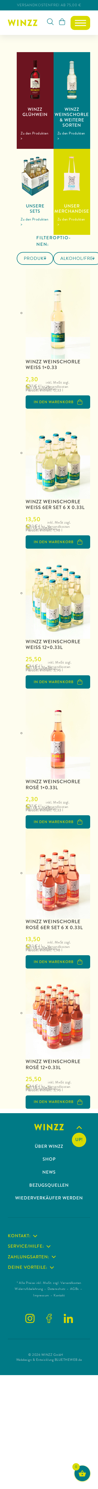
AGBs (74, 1288)
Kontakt (59, 1295)
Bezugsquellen (49, 1185)
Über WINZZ (49, 1146)
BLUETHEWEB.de (68, 1359)
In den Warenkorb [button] (53, 402)
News (49, 1172)
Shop (49, 1159)
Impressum (41, 1295)
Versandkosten (45, 389)
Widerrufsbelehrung (29, 1288)
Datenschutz (57, 1288)
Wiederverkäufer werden (49, 1198)
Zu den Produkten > (34, 136)
